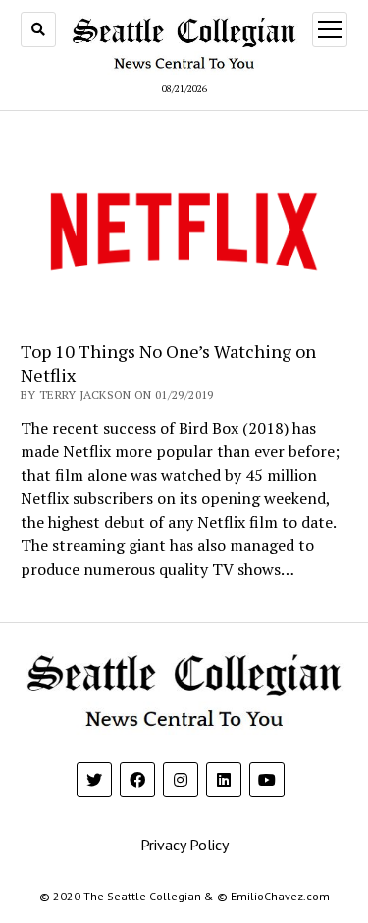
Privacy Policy (184, 844)
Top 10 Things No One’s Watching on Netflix (168, 362)
